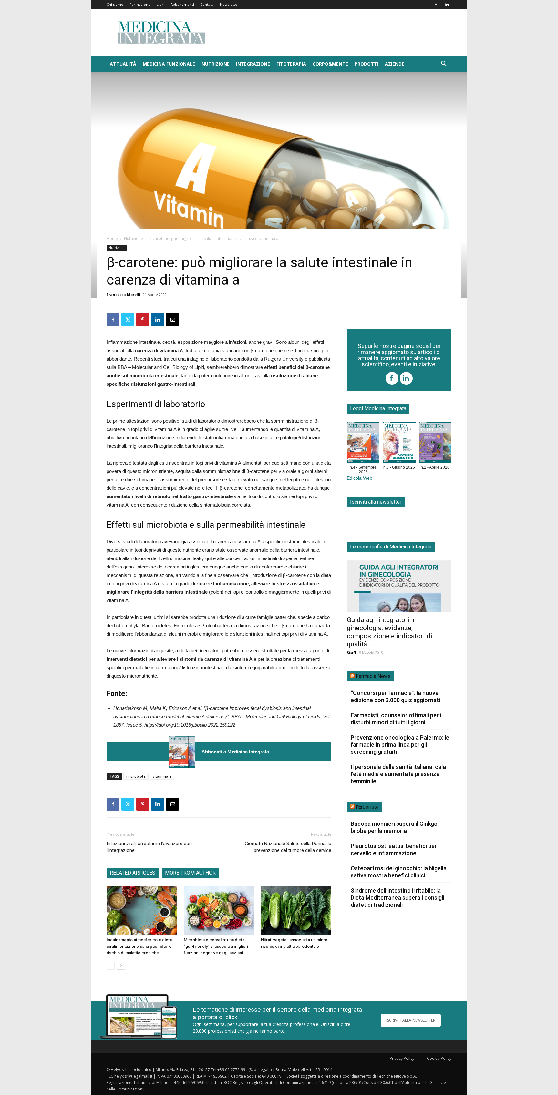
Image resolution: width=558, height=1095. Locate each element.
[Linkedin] (446, 4)
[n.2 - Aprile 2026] (435, 443)
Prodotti (366, 64)
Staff (351, 652)
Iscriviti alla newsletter (375, 502)
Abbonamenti (182, 4)
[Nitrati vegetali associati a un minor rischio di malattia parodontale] (296, 910)
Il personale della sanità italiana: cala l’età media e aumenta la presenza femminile (398, 773)
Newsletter (229, 4)
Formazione (139, 4)
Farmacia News (373, 676)
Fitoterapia (291, 64)
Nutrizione (216, 64)
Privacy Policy (402, 1058)
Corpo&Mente (330, 64)
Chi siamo (115, 4)
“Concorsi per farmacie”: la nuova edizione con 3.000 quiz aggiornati (395, 696)
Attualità (123, 64)
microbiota (136, 776)
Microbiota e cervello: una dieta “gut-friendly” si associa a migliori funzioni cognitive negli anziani (216, 946)
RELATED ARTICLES (132, 873)
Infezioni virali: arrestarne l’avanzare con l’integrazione (149, 847)
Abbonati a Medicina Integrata (235, 751)
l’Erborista (367, 807)
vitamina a (162, 776)
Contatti (207, 4)
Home (112, 238)
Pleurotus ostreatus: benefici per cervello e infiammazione (394, 849)
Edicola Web (359, 478)
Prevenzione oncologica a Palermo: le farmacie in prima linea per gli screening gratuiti (400, 744)
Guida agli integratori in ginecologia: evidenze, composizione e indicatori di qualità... (389, 632)
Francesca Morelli (123, 294)
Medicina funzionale (169, 64)
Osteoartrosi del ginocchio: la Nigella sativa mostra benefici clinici (399, 872)
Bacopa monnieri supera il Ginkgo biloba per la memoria (394, 827)
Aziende (394, 64)
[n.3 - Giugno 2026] (399, 443)
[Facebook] (436, 4)
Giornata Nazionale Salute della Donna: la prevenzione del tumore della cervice (288, 847)
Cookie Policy (439, 1058)
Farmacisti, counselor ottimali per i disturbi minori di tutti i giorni (396, 719)
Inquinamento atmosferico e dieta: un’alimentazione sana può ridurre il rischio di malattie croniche (140, 946)
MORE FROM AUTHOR (190, 873)
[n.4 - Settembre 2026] (182, 752)
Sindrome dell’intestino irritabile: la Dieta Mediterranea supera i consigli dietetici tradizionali (397, 897)
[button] (443, 64)
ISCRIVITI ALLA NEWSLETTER (410, 1020)
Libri (160, 4)
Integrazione (253, 64)
